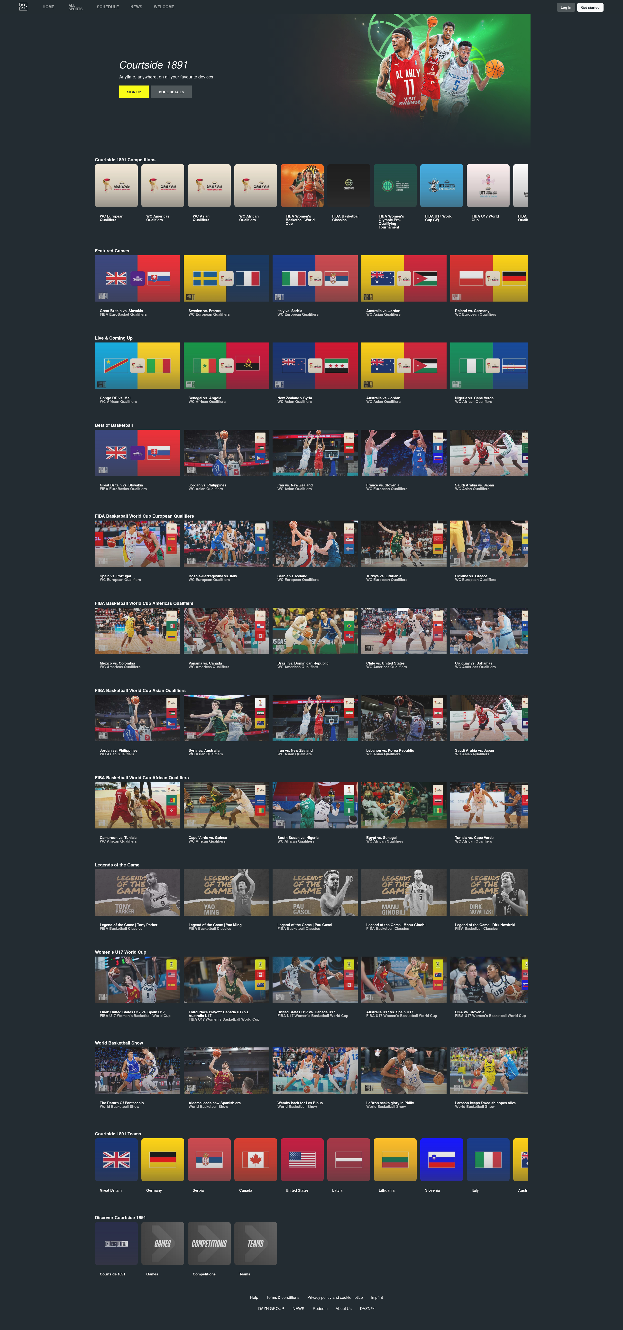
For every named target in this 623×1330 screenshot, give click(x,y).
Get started (590, 7)
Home (48, 7)
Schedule (108, 7)
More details (171, 91)
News (136, 7)
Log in (566, 7)
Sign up (134, 91)
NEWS (298, 1308)
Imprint (377, 1297)
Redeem (320, 1308)
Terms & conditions (282, 1297)
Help (254, 1297)
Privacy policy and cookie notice (335, 1297)
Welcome (164, 7)
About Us (344, 1308)
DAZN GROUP (271, 1308)
